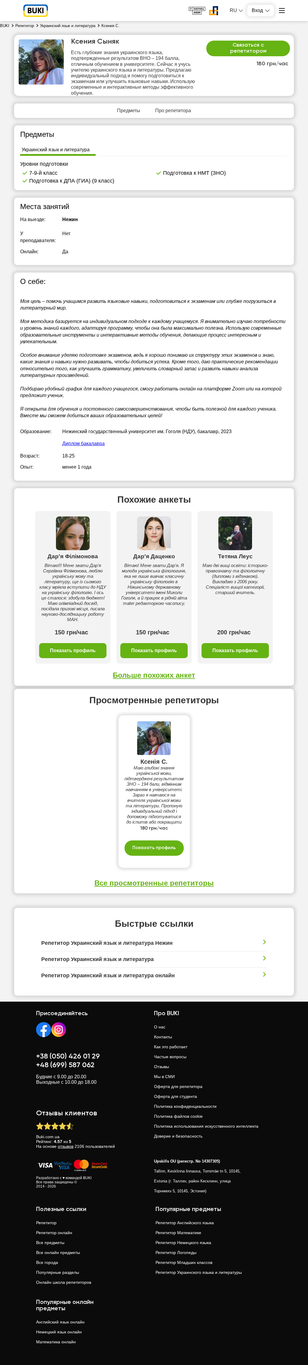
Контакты (163, 1036)
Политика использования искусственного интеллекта (206, 1126)
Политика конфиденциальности (185, 1106)
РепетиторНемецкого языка (183, 1242)
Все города (47, 1262)
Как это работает (170, 1046)
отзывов (65, 1146)
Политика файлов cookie (178, 1116)
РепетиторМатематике (178, 1232)
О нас (159, 1027)
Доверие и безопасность (178, 1136)
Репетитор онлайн (54, 1232)
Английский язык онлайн (60, 1322)
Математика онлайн (56, 1341)
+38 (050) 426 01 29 (68, 1056)
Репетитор (46, 1222)
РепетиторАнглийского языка (185, 1222)
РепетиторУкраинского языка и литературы (199, 1272)
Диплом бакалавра (83, 443)
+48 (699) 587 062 (65, 1065)
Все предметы (50, 1242)
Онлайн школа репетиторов (63, 1282)
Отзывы (161, 1066)
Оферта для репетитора (178, 1086)
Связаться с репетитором (248, 48)
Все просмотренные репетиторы (154, 883)
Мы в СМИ (164, 1076)
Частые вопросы (170, 1056)
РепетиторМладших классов (184, 1262)
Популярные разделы (57, 1272)
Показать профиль (73, 650)
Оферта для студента (175, 1096)
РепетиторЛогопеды (176, 1252)
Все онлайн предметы (58, 1252)
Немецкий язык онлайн (59, 1332)
